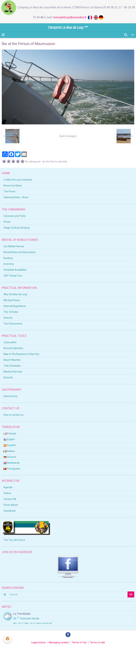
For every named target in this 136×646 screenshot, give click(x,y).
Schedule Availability (15, 269)
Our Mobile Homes (14, 246)
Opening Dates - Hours (16, 197)
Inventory (9, 263)
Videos (7, 493)
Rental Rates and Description (20, 252)
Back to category (68, 136)
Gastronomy (10, 396)
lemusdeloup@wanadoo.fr (70, 17)
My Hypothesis (12, 300)
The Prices (9, 191)
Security (8, 377)
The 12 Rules (11, 311)
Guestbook (10, 510)
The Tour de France (14, 539)
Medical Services (13, 371)
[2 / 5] (9, 161)
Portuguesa (13, 468)
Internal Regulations (15, 306)
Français (11, 433)
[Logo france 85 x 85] (91, 17)
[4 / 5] (18, 161)
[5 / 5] (22, 161)
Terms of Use (79, 642)
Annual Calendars (13, 348)
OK (130, 594)
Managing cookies (59, 642)
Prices (7, 221)
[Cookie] (8, 639)
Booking (8, 258)
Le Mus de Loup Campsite (18, 179)
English (10, 439)
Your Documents (13, 323)
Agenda (8, 487)
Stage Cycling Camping (16, 227)
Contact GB (10, 499)
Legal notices (38, 642)
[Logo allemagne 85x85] (101, 17)
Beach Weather (12, 359)
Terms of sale (97, 642)
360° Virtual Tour (13, 275)
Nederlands (13, 462)
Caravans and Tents (15, 216)
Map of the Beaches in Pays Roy (21, 354)
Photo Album (11, 504)
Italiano (10, 451)
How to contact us (14, 414)
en (132, 34)
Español (11, 445)
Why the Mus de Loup (15, 294)
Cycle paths (10, 342)
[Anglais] (96, 17)
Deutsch (11, 456)
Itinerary (8, 317)
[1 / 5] (4, 161)
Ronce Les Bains (13, 185)
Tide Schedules (12, 365)
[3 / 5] (13, 161)
